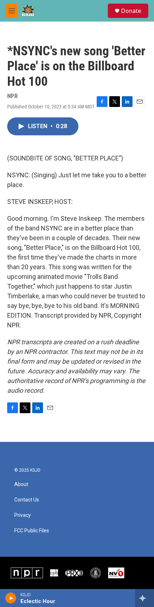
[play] (10, 598)
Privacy (22, 515)
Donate (131, 11)
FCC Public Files (31, 530)
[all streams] (144, 598)
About (21, 484)
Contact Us (26, 500)
